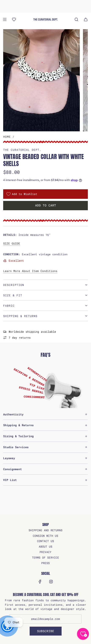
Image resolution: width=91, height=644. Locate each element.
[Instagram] (51, 581)
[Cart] (85, 19)
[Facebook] (40, 581)
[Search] (76, 19)
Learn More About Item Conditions (30, 271)
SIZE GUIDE (11, 243)
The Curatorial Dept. (22, 150)
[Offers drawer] (14, 19)
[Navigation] (4, 19)
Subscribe (45, 631)
